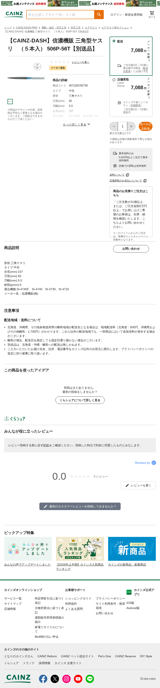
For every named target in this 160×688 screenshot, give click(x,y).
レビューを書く (80, 62)
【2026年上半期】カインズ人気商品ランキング (80, 567)
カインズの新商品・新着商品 (127, 564)
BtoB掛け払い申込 (47, 636)
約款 (46, 445)
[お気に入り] (37, 66)
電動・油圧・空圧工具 (53, 27)
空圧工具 (76, 27)
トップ (8, 27)
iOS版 (130, 602)
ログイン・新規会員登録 (126, 14)
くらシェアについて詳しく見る (80, 400)
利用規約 (71, 603)
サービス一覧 (13, 598)
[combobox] (57, 14)
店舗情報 (10, 608)
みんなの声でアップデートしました (27, 564)
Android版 (133, 608)
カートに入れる (145, 126)
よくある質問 (74, 608)
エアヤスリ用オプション (115, 27)
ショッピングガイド (78, 598)
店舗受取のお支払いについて (126, 180)
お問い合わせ (131, 248)
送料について (117, 174)
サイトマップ (13, 603)
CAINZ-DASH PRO (26, 27)
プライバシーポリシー (110, 598)
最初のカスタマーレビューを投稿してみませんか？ (82, 506)
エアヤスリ (91, 27)
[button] (99, 14)
